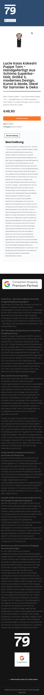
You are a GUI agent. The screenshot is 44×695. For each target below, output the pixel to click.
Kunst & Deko (14, 97)
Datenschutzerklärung (28, 679)
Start (5, 97)
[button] (32, 33)
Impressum (15, 679)
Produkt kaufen (22, 118)
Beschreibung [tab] (12, 136)
